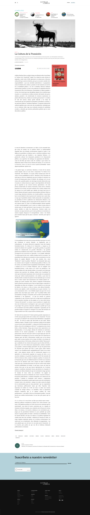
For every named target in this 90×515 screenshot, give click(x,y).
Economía (18, 494)
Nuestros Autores (61, 496)
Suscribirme (60, 493)
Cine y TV (18, 500)
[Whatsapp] (20, 68)
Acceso (60, 491)
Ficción (32, 496)
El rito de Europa (70, 14)
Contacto (60, 498)
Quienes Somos (61, 495)
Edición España (56, 83)
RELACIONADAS (29, 451)
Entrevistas (32, 491)
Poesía (32, 495)
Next (65, 76)
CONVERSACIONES (34, 490)
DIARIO (18, 490)
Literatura (18, 496)
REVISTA (46, 495)
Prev (53, 76)
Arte (52, 12)
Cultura (18, 491)
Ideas (32, 501)
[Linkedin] (18, 68)
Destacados (46, 499)
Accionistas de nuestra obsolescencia (23, 15)
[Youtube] (62, 500)
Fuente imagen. (19, 430)
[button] (15, 2)
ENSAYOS (32, 499)
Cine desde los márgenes (59, 81)
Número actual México (48, 496)
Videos (46, 491)
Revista (16, 52)
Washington (37, 13)
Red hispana (37, 12)
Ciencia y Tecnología (24, 12)
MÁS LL (60, 490)
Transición (17, 437)
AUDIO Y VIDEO (47, 490)
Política (18, 493)
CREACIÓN (33, 494)
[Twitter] (17, 68)
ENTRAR (68, 2)
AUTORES (59, 451)
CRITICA (18, 499)
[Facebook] (15, 68)
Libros (18, 501)
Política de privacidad (52, 511)
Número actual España (48, 498)
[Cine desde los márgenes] (59, 74)
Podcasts (46, 493)
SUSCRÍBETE (73, 2)
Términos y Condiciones (44, 511)
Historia (32, 500)
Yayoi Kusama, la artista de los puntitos (54, 15)
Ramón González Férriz (27, 444)
